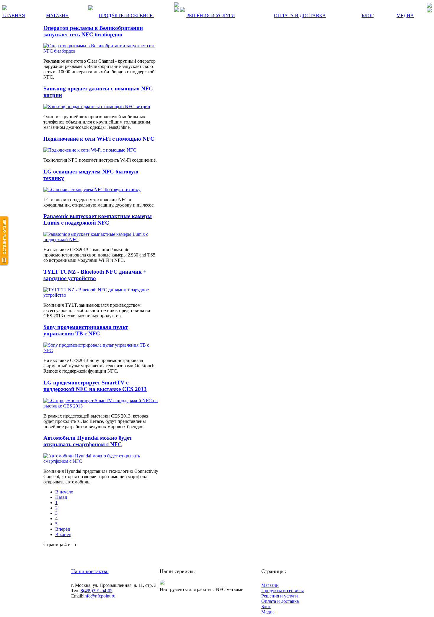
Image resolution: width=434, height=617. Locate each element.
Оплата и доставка (280, 601)
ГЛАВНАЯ (13, 15)
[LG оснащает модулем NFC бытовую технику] (92, 189)
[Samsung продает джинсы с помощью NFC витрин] (96, 106)
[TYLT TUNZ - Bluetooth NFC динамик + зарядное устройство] (101, 295)
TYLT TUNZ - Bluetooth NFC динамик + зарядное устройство (94, 275)
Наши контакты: (90, 571)
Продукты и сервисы (282, 590)
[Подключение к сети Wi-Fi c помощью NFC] (89, 149)
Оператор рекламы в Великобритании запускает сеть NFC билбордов (93, 31)
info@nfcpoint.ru (99, 595)
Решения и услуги (279, 595)
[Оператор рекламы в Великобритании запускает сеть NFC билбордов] (101, 50)
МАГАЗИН (57, 15)
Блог (266, 606)
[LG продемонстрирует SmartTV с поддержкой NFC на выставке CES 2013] (101, 405)
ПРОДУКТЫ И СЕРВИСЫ (126, 15)
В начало (64, 491)
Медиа (268, 611)
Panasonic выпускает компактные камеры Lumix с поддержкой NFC (97, 219)
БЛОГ (368, 15)
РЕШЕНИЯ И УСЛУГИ (210, 15)
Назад (61, 497)
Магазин (270, 585)
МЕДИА (405, 15)
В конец (63, 534)
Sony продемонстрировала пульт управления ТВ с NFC (85, 330)
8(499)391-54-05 (96, 590)
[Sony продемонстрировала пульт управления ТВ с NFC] (101, 350)
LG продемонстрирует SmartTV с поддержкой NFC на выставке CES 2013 (95, 385)
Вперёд (62, 529)
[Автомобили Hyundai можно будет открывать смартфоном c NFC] (101, 461)
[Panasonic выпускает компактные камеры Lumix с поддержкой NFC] (101, 239)
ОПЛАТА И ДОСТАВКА (300, 15)
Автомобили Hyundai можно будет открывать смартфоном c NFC (87, 441)
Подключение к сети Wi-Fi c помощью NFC (98, 139)
